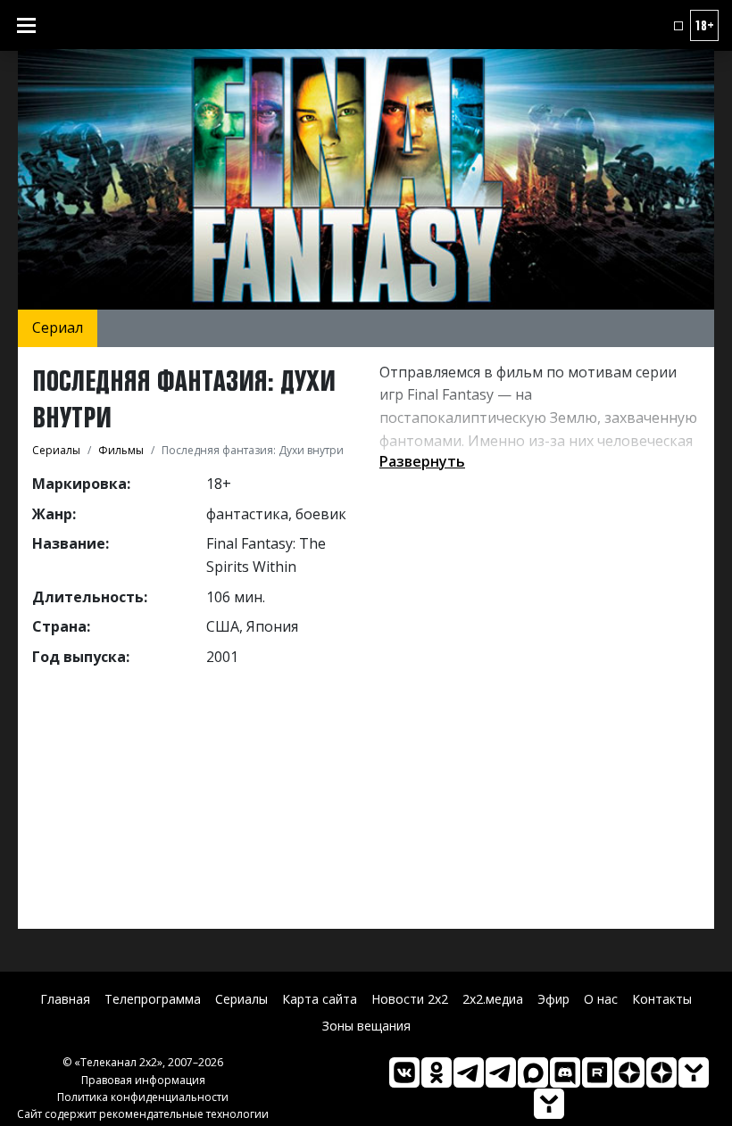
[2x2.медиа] (501, 1072)
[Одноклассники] (436, 1072)
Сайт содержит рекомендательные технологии (143, 1114)
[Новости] (549, 1104)
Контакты (662, 998)
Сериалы (241, 998)
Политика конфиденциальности (143, 1097)
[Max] (533, 1072)
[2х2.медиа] (661, 1072)
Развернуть (422, 461)
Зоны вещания (366, 1025)
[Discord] (565, 1072)
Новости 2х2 (409, 998)
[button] (678, 25)
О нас (601, 998)
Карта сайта (319, 998)
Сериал (57, 327)
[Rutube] (597, 1072)
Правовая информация (143, 1080)
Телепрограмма (152, 998)
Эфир (553, 998)
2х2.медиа (492, 998)
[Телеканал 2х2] (468, 1072)
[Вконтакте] (404, 1072)
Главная (65, 998)
